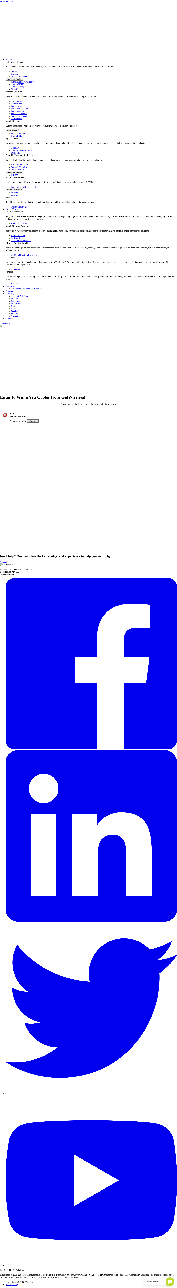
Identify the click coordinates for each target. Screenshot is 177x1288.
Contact (3, 562)
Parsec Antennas (18, 111)
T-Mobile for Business (21, 240)
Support (14, 313)
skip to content (6, 1)
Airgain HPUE (17, 84)
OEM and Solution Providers (24, 255)
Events (14, 308)
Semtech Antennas (19, 113)
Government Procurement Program (26, 289)
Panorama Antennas (19, 108)
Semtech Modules (19, 167)
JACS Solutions (18, 133)
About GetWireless (19, 296)
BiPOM (14, 175)
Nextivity (15, 148)
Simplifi (14, 89)
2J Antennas (16, 118)
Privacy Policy (12, 1284)
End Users (15, 269)
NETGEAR (16, 136)
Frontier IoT (16, 192)
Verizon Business (18, 238)
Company (10, 294)
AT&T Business (18, 235)
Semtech (15, 71)
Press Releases (17, 303)
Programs (10, 286)
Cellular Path (16, 103)
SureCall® (15, 153)
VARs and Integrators (20, 223)
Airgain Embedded (19, 164)
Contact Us (16, 316)
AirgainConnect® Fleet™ (22, 82)
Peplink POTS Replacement (23, 187)
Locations (15, 301)
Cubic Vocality (17, 87)
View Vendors (12, 131)
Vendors (9, 59)
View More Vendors (14, 79)
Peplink (14, 74)
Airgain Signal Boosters (21, 150)
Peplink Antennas (18, 106)
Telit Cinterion (17, 169)
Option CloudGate (19, 76)
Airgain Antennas (18, 101)
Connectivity (11, 291)
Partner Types (12, 209)
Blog (13, 306)
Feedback (15, 311)
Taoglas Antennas (19, 116)
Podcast (14, 298)
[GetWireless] (88, 55)
